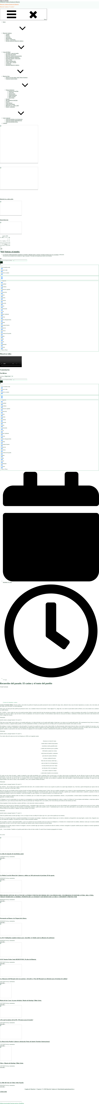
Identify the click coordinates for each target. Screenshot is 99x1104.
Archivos (2, 376)
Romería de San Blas (13, 91)
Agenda (7, 34)
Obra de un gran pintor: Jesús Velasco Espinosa (16, 77)
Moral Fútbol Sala (4, 219)
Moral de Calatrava (7, 33)
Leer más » (2, 858)
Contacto (5, 123)
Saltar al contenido (4, 0)
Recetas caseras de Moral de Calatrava (14, 41)
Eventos (7, 101)
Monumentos (9, 38)
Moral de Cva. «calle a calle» (6, 199)
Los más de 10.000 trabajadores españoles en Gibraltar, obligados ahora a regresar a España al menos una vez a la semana (30, 254)
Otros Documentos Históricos (12, 57)
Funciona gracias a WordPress (17, 1103)
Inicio (4, 22)
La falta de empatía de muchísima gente (12, 854)
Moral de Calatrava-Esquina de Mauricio (9, 4)
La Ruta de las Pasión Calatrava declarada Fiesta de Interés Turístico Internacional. (25, 1041)
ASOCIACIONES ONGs (12, 122)
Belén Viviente (12, 96)
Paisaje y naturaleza (10, 106)
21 (6, 243)
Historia (7, 35)
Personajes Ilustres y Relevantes (13, 58)
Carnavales (11, 92)
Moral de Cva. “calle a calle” (12, 105)
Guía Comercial (6, 118)
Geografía (8, 37)
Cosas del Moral (6, 52)
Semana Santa (12, 93)
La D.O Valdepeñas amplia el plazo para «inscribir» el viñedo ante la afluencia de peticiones (27, 938)
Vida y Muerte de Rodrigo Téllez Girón (11, 1063)
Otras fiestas (11, 97)
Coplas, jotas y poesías (11, 62)
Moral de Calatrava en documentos (14, 56)
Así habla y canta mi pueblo (12, 53)
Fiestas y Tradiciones (10, 39)
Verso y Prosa (9, 59)
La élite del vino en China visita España (12, 1082)
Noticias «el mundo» (12, 252)
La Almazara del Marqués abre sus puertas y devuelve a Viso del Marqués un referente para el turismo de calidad (33, 979)
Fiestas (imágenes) (10, 90)
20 (5, 243)
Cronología (8, 63)
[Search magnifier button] (1, 262)
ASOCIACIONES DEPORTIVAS (14, 120)
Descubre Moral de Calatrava (12, 65)
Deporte (7, 99)
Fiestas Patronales (13, 95)
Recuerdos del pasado (11, 54)
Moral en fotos (6, 76)
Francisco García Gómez (11, 78)
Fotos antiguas (9, 103)
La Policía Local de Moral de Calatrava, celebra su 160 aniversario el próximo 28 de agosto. (27, 875)
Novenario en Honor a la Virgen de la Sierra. (13, 918)
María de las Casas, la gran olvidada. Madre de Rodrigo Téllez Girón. (21, 1000)
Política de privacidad (5, 1103)
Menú (45, 19)
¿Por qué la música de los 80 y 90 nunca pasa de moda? (16, 1020)
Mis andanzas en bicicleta (11, 100)
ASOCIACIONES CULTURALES (14, 119)
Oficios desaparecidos (11, 61)
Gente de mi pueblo (10, 104)
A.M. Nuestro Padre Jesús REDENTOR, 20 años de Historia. (18, 959)
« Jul (1, 248)
